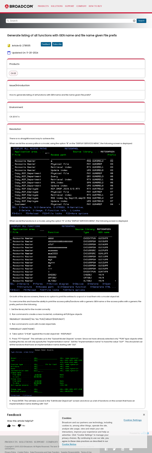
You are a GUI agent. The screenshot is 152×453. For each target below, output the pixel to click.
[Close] (144, 415)
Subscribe (57, 44)
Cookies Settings (133, 420)
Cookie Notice (69, 444)
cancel (134, 20)
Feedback (46, 44)
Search (141, 21)
